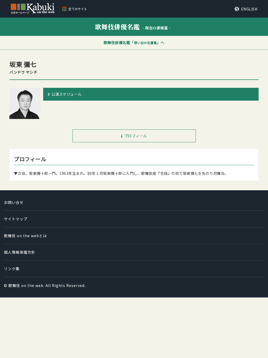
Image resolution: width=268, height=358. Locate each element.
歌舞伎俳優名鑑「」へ (134, 42)
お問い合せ (14, 202)
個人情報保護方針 (19, 252)
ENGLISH (249, 9)
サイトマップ (15, 218)
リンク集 (12, 268)
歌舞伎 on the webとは (25, 235)
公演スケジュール (67, 94)
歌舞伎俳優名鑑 (133, 26)
